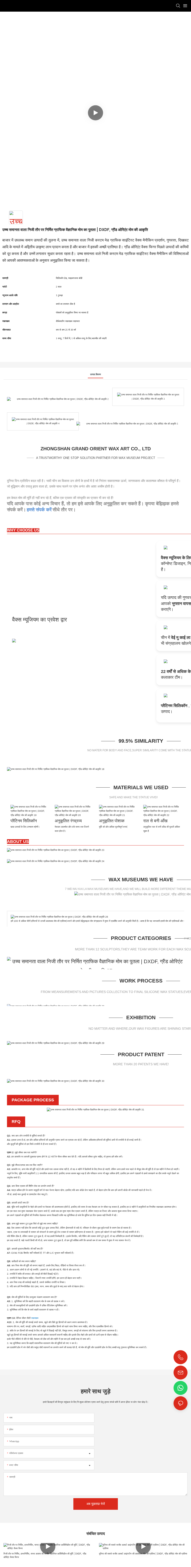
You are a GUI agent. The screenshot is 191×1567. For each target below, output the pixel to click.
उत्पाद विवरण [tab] (95, 374)
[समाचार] (55, 850)
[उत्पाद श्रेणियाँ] (95, 966)
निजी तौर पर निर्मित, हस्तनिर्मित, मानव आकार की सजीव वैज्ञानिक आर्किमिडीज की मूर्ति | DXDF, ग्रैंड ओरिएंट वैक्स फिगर (44, 1555)
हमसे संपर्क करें (39, 509)
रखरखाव (34, 1318)
